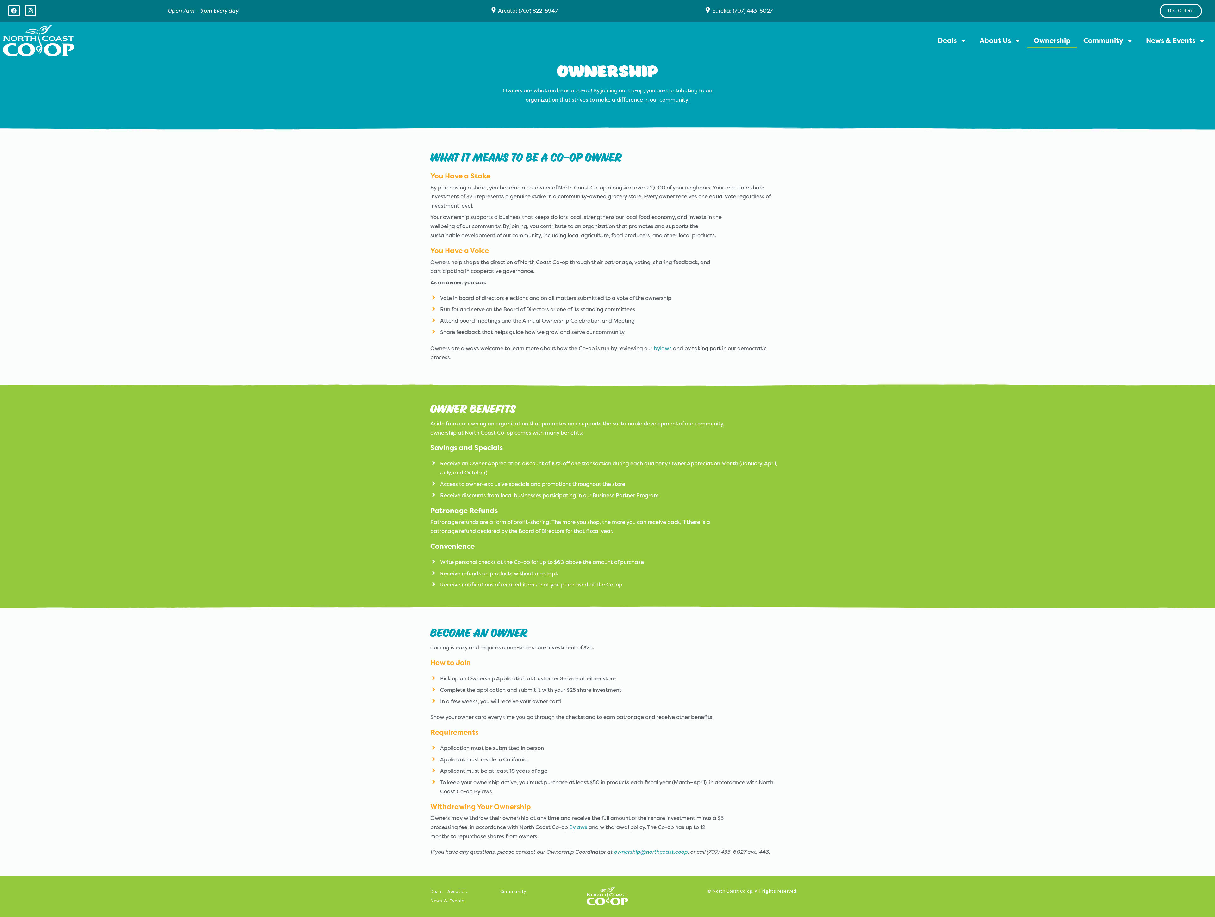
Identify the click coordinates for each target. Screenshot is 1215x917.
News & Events (1170, 40)
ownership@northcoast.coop (651, 851)
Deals (947, 40)
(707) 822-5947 (538, 10)
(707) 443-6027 (753, 10)
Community (1103, 40)
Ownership (1052, 40)
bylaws (663, 348)
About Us (995, 40)
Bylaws (578, 827)
